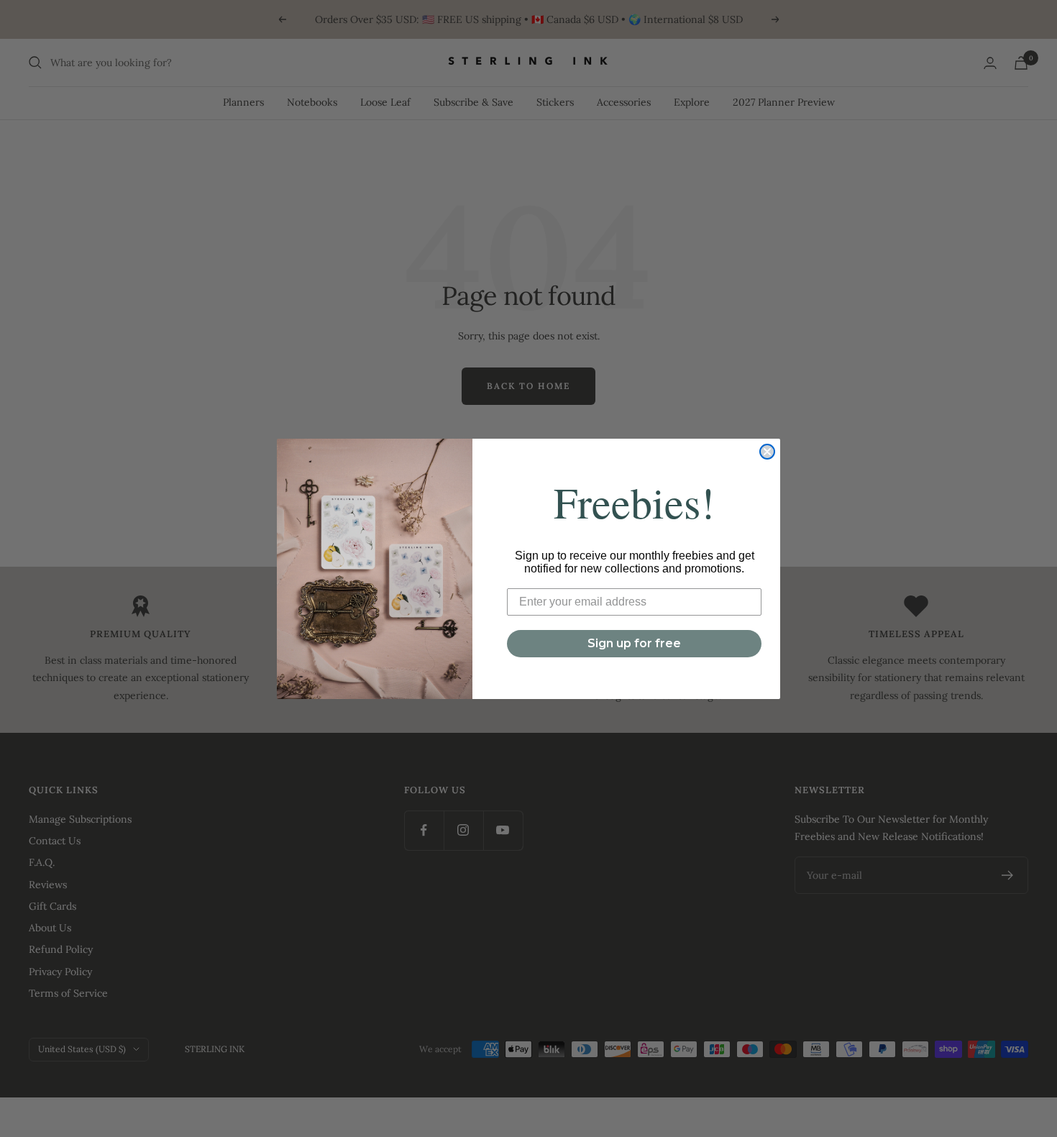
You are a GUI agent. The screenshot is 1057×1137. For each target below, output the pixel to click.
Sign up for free (634, 643)
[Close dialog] (767, 451)
